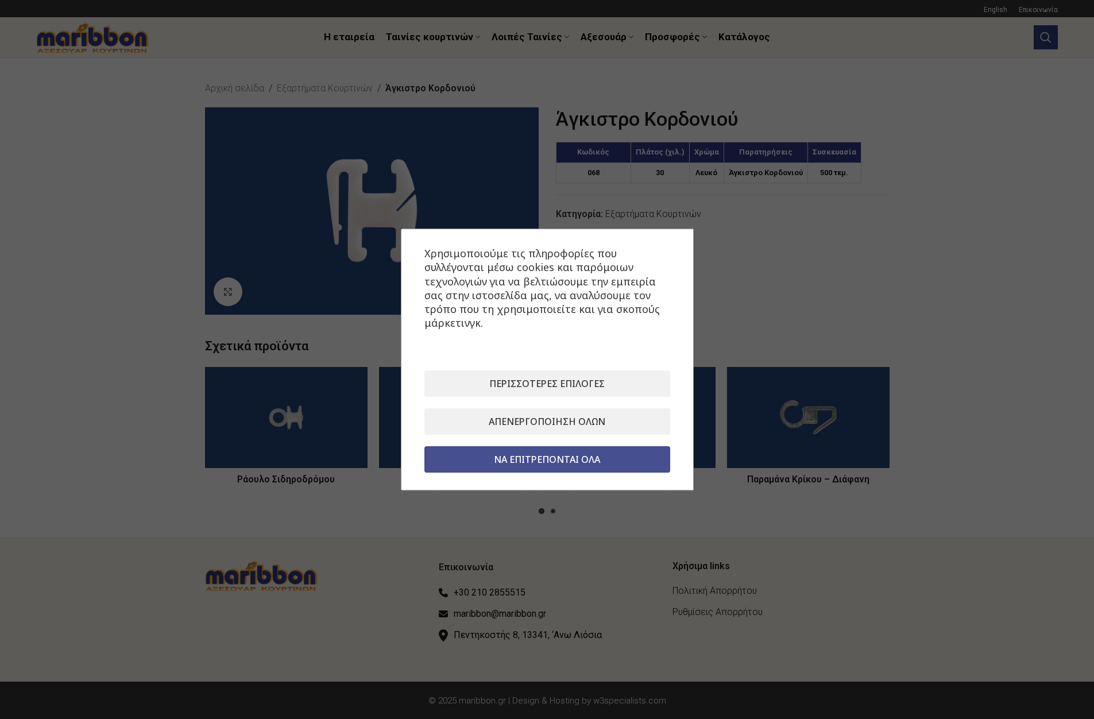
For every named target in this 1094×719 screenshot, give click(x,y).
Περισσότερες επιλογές (547, 383)
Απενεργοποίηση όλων (547, 421)
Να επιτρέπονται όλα (547, 459)
